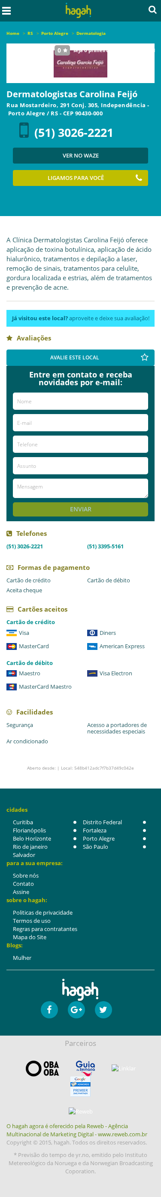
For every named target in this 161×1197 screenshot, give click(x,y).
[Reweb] (80, 1111)
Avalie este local (74, 357)
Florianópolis (29, 830)
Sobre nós (26, 875)
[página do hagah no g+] (76, 1009)
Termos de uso (32, 921)
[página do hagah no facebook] (49, 1009)
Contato (23, 884)
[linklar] (124, 1068)
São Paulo (95, 847)
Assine (21, 892)
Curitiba (23, 822)
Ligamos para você (76, 178)
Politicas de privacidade (43, 912)
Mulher (22, 958)
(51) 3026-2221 (73, 132)
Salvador (24, 855)
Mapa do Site (29, 937)
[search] (153, 9)
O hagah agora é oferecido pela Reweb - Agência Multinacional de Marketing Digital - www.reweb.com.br (76, 1130)
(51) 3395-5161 (105, 546)
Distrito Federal (102, 822)
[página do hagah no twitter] (103, 1009)
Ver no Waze (81, 155)
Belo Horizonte (32, 838)
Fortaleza (94, 830)
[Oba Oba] (42, 1068)
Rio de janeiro (30, 847)
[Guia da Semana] (85, 1068)
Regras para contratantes (45, 929)
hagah (78, 11)
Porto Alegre (99, 838)
